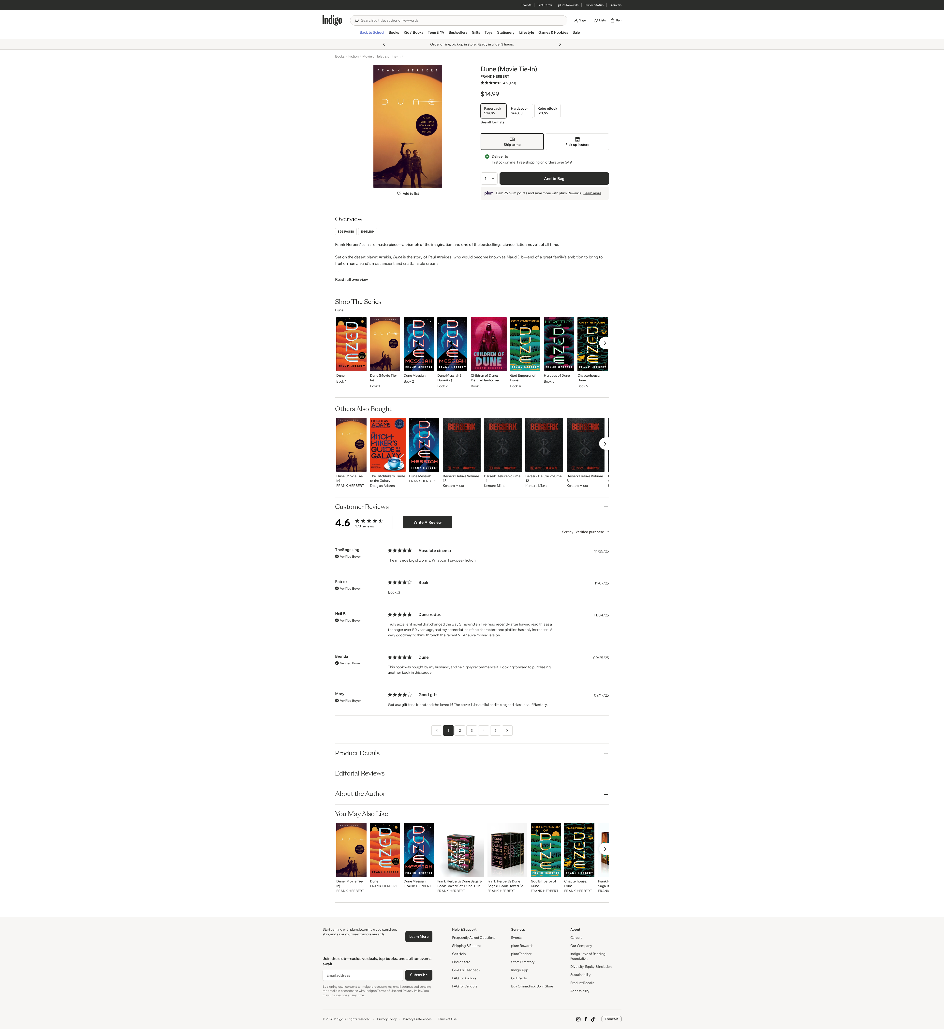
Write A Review (427, 522)
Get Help (459, 954)
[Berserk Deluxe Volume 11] (503, 445)
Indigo (338, 1019)
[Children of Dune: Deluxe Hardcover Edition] (489, 344)
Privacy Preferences (417, 1019)
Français (615, 5)
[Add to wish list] (361, 366)
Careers (576, 937)
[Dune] (351, 344)
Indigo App (519, 970)
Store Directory (522, 962)
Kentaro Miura (453, 486)
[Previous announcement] (384, 44)
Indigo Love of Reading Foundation (587, 956)
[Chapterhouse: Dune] (592, 344)
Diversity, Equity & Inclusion (591, 966)
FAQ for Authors (464, 978)
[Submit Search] (356, 20)
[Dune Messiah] (419, 344)
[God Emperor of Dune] (525, 344)
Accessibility (580, 991)
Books (340, 56)
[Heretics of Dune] (559, 344)
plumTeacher (521, 954)
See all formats (492, 122)
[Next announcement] (560, 44)
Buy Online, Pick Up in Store (532, 986)
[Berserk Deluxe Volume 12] (544, 445)
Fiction (353, 56)
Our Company (581, 945)
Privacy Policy (387, 1019)
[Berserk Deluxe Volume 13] (462, 445)
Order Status (594, 5)
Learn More (419, 936)
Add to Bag (554, 178)
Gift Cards (544, 5)
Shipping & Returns (466, 945)
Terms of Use (447, 1019)
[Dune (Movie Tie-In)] (385, 344)
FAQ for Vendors (464, 986)
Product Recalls (582, 983)
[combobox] (462, 20)
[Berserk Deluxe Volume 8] (586, 445)
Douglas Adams (382, 486)
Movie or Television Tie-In (381, 56)
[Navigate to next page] (507, 730)
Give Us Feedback (466, 970)
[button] (371, 34)
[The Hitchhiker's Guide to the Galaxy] (388, 445)
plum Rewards (568, 5)
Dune (339, 310)
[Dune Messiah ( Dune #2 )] (452, 344)
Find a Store (461, 962)
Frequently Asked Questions (473, 937)
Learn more (592, 193)
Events (526, 5)
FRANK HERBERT (495, 76)
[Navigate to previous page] (436, 730)
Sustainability (580, 974)
